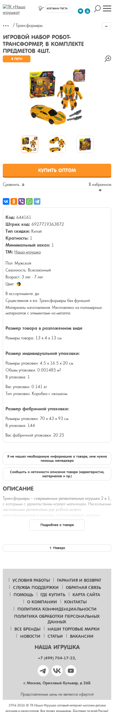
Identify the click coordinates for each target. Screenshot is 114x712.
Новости (30, 636)
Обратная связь (83, 587)
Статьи (55, 636)
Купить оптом (57, 170)
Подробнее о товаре (57, 525)
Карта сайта (86, 594)
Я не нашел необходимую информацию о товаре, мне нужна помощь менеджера (57, 458)
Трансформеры (29, 25)
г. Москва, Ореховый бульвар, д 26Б (57, 683)
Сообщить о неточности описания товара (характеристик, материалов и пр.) (57, 474)
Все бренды (27, 629)
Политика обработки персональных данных (57, 619)
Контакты (75, 602)
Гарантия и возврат (79, 580)
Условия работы (31, 580)
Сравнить (11, 184)
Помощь (23, 594)
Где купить (52, 594)
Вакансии (82, 636)
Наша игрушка (27, 252)
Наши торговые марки (74, 629)
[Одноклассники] (14, 201)
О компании (42, 602)
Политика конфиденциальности (57, 609)
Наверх (59, 548)
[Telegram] (37, 201)
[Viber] (21, 201)
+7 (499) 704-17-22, (57, 658)
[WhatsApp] (29, 201)
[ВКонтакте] (6, 201)
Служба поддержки (36, 587)
